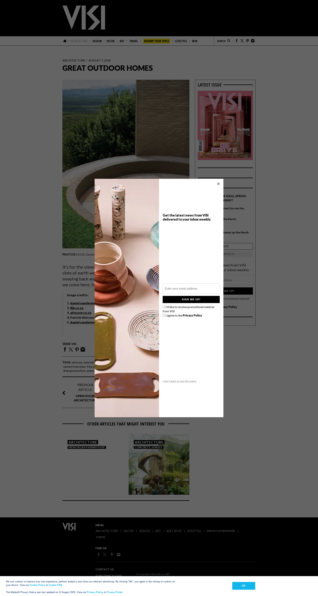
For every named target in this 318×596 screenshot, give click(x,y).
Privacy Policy (95, 592)
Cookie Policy (37, 585)
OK (243, 585)
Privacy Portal (114, 592)
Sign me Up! (191, 299)
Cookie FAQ (55, 585)
